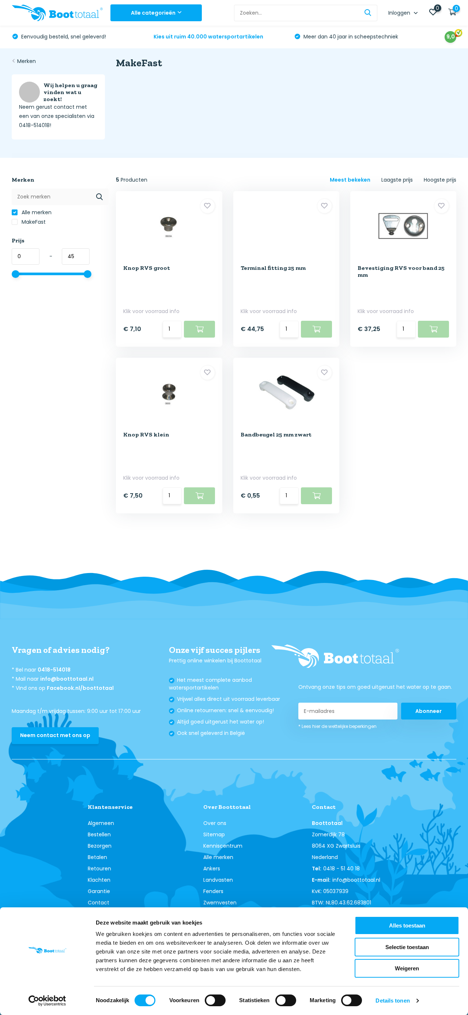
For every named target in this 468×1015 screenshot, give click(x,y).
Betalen (97, 857)
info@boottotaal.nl (67, 679)
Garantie (99, 891)
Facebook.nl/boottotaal (80, 688)
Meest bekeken (350, 179)
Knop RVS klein (146, 434)
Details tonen (392, 1000)
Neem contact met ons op (55, 735)
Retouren (99, 868)
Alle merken (36, 212)
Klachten (99, 880)
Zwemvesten (220, 902)
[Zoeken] (368, 13)
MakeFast (33, 222)
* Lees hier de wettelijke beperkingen (337, 726)
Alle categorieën (153, 12)
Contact (98, 902)
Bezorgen (100, 845)
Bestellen (99, 834)
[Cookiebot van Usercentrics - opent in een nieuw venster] (47, 1000)
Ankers (211, 868)
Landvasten (218, 880)
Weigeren (407, 968)
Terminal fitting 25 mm (273, 267)
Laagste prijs (397, 179)
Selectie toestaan (407, 947)
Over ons (214, 823)
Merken (26, 61)
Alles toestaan (407, 925)
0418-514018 (54, 669)
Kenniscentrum (222, 845)
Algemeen (101, 823)
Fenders (213, 891)
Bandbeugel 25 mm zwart (276, 434)
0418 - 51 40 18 (341, 868)
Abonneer (428, 711)
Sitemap (214, 834)
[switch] (215, 1000)
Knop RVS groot (146, 267)
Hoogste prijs (440, 179)
